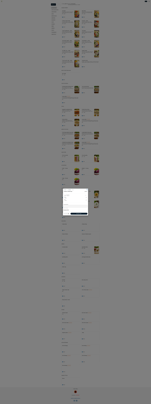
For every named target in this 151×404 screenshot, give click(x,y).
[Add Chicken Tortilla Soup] (68, 214)
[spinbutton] (66, 213)
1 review (70, 189)
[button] (65, 189)
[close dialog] (87, 189)
